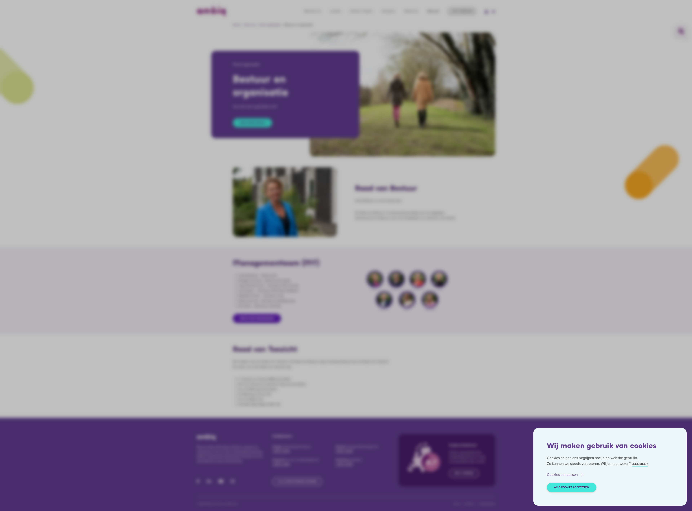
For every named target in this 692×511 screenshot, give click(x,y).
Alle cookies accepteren (571, 487)
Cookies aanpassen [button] (562, 474)
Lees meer (640, 464)
